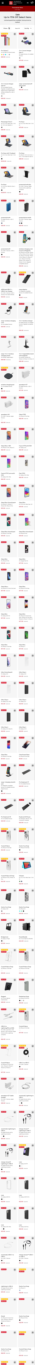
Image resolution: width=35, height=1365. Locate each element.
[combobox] (28, 3)
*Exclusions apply (17, 9)
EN (28, 3)
